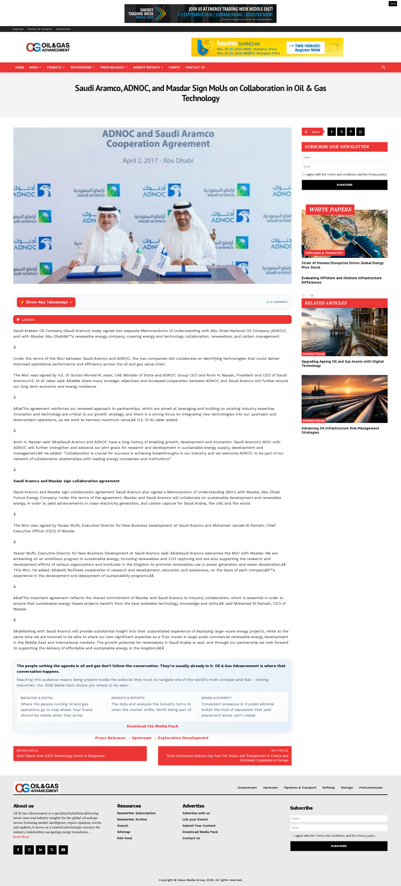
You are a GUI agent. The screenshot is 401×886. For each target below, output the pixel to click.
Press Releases (112, 67)
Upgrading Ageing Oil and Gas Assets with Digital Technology (343, 363)
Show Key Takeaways (47, 302)
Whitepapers (81, 67)
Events (174, 67)
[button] (383, 68)
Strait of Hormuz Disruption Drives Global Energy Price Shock (343, 265)
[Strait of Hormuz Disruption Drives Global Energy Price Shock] (345, 234)
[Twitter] (341, 131)
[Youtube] (63, 849)
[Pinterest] (351, 131)
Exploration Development (183, 738)
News (33, 67)
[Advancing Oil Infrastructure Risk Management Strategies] (345, 399)
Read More (21, 837)
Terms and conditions (342, 174)
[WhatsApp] (360, 131)
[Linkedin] (40, 849)
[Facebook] (331, 131)
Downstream (63, 28)
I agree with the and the (345, 174)
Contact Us (195, 67)
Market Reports (146, 67)
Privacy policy (377, 174)
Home (19, 67)
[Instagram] (29, 849)
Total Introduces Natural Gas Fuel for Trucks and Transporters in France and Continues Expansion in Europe (227, 757)
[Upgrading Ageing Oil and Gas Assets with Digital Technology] (345, 332)
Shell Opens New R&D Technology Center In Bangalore (60, 755)
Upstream (18, 28)
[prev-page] (304, 295)
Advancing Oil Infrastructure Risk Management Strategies (340, 430)
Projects (54, 67)
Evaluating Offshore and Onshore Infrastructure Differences (342, 280)
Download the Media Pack (152, 726)
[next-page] (310, 295)
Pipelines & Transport (40, 28)
